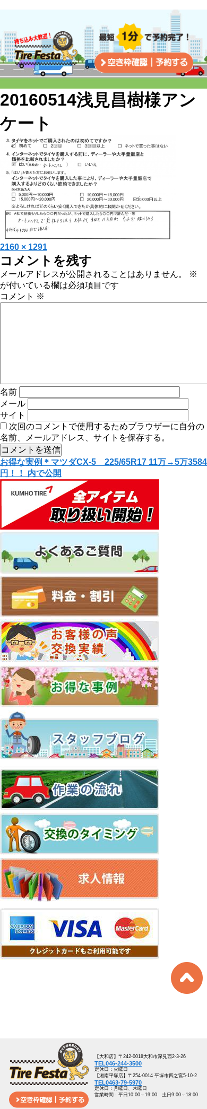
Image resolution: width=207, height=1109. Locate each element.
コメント (22, 296)
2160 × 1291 (23, 247)
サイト (12, 415)
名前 (8, 391)
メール (12, 403)
